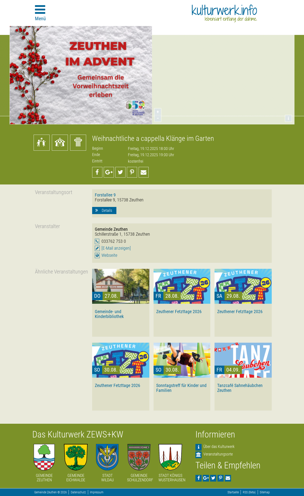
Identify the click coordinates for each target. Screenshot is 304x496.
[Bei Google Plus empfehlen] (109, 172)
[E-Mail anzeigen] (116, 248)
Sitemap (265, 492)
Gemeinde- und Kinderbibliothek (109, 314)
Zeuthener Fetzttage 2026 (179, 311)
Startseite (233, 492)
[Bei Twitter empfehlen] (120, 172)
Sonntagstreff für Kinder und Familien (181, 388)
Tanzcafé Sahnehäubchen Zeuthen (240, 388)
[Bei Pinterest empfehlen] (132, 172)
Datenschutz (78, 492)
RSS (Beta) (249, 492)
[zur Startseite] (224, 13)
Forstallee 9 (105, 194)
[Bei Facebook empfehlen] (97, 172)
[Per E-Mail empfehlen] (144, 172)
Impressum (96, 492)
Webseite (109, 255)
